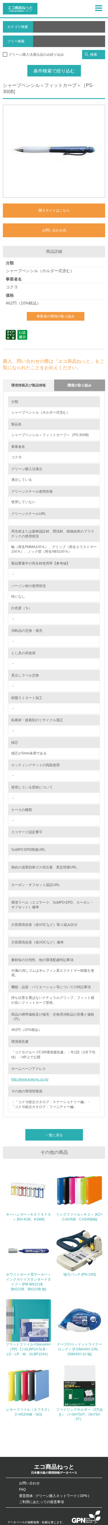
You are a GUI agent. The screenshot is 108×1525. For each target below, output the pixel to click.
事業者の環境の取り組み (56, 316)
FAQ (22, 1489)
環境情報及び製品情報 (28, 385)
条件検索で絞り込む (54, 70)
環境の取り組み (79, 385)
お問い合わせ (29, 1483)
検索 (93, 55)
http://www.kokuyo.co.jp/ (29, 1079)
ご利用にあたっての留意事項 (41, 1502)
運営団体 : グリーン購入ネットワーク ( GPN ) (54, 1496)
